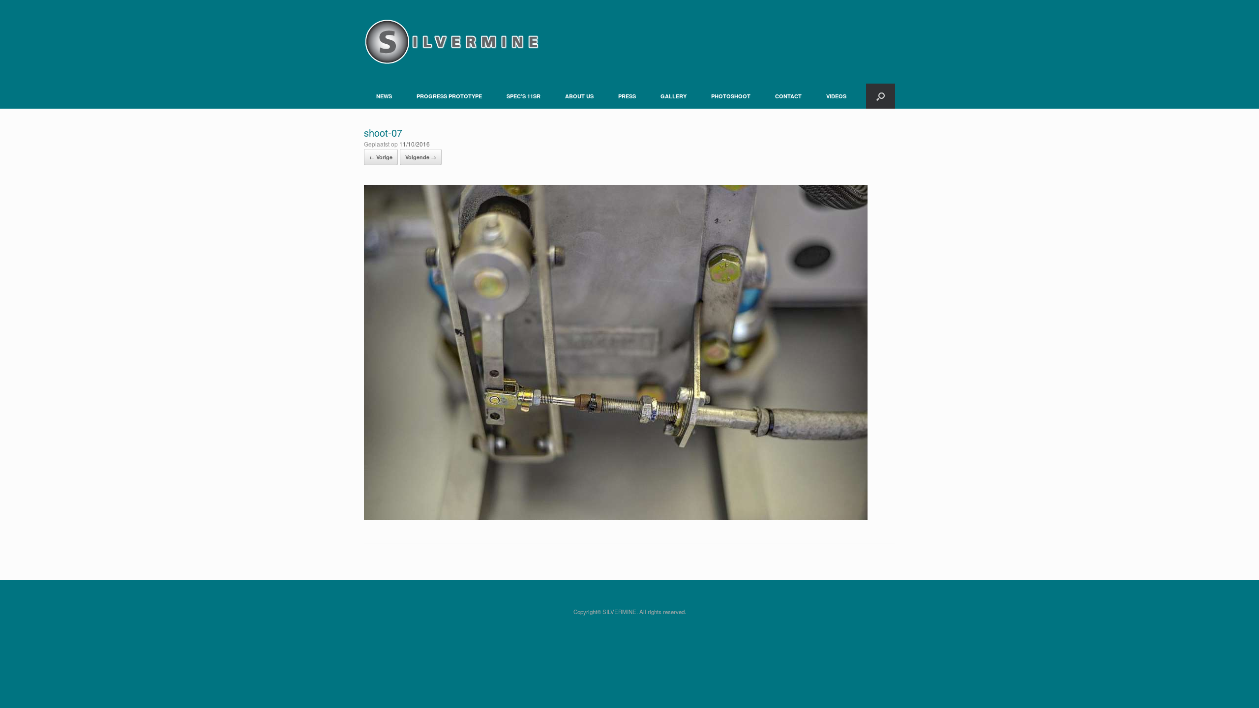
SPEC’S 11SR (523, 96)
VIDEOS (836, 96)
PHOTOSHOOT (730, 96)
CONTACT (788, 96)
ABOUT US (579, 96)
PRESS (627, 96)
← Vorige (380, 157)
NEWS (384, 96)
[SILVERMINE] (451, 41)
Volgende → (420, 157)
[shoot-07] (616, 517)
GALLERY (673, 96)
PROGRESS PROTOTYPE (449, 96)
